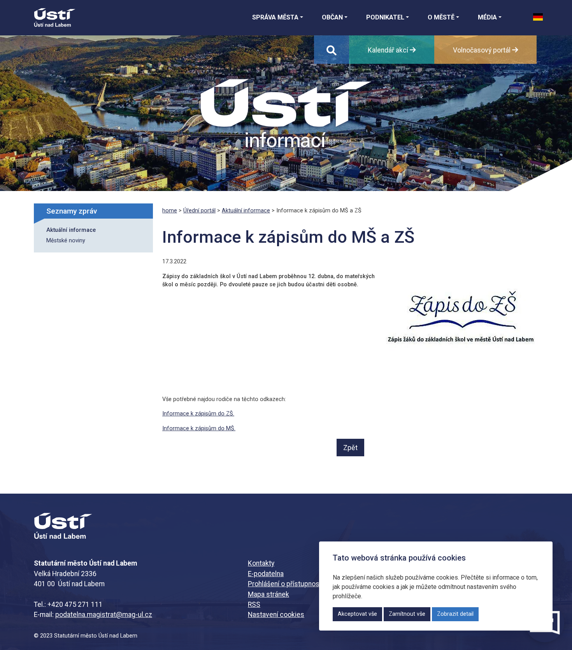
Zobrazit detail (455, 614)
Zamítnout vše (407, 614)
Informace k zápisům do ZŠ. (198, 413)
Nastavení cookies (276, 614)
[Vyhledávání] (331, 49)
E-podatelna (266, 574)
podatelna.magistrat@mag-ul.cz (103, 614)
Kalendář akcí (389, 50)
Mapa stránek (268, 594)
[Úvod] (54, 18)
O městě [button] (441, 17)
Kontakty (261, 563)
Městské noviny (65, 240)
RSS (254, 604)
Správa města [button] (275, 17)
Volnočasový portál (482, 50)
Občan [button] (332, 17)
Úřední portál (199, 210)
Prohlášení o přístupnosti (285, 584)
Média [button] (487, 17)
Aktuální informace (71, 230)
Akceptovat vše (357, 614)
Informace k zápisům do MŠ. (198, 428)
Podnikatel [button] (385, 17)
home (169, 210)
